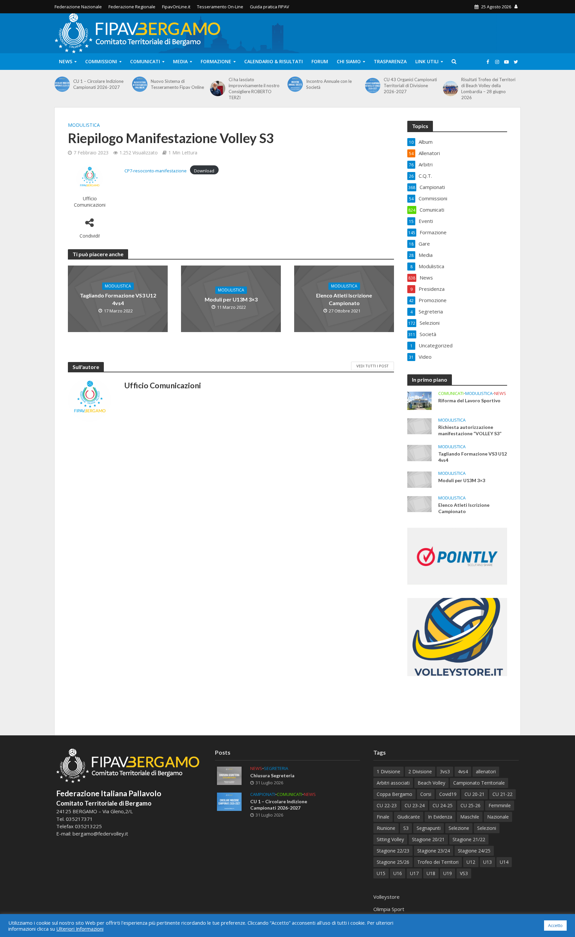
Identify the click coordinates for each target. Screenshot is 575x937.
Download (204, 171)
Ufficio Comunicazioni (89, 201)
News (65, 61)
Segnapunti (429, 828)
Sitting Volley (390, 839)
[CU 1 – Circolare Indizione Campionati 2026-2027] (62, 84)
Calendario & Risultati (273, 61)
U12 (471, 862)
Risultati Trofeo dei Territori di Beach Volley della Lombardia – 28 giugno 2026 (488, 88)
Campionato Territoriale (479, 783)
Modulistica (84, 125)
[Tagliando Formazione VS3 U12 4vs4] (419, 452)
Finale (383, 817)
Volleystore (386, 896)
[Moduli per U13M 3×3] (419, 478)
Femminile (499, 805)
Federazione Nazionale (78, 7)
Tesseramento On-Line (220, 7)
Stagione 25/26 (393, 862)
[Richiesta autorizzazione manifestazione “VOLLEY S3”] (419, 425)
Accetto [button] (555, 925)
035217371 (79, 819)
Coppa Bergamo (394, 794)
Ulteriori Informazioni (79, 928)
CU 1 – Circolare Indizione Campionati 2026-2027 (98, 84)
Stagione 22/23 (393, 850)
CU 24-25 (443, 805)
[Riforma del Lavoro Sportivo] (419, 400)
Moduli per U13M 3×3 (231, 299)
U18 (431, 873)
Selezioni (486, 828)
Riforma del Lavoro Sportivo (469, 400)
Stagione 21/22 (469, 839)
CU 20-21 (474, 794)
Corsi (425, 794)
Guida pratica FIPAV (269, 7)
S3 (406, 828)
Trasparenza (390, 61)
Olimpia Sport (388, 909)
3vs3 (445, 771)
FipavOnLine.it (176, 7)
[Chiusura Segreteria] (229, 775)
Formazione (216, 61)
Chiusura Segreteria (272, 775)
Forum (319, 61)
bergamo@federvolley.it (100, 833)
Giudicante (408, 817)
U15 (381, 873)
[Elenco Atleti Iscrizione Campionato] (419, 503)
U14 (504, 862)
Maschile (469, 817)
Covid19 (448, 794)
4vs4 (463, 771)
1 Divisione (388, 771)
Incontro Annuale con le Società (329, 84)
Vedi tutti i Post (372, 365)
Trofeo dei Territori (438, 862)
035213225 (88, 826)
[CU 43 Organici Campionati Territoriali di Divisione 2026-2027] (372, 85)
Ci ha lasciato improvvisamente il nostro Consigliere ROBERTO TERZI (254, 88)
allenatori (486, 771)
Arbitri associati (393, 783)
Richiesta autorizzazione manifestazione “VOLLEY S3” (469, 430)
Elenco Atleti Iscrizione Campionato (344, 299)
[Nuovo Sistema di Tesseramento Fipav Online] (139, 84)
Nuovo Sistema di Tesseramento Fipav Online (177, 84)
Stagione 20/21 (428, 839)
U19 (447, 873)
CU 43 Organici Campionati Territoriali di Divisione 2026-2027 (410, 85)
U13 (487, 862)
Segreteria (276, 768)
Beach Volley (431, 783)
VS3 (464, 873)
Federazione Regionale (131, 7)
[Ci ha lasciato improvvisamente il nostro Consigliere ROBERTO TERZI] (217, 88)
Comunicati (145, 61)
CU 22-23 (387, 805)
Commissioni (101, 61)
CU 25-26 (470, 805)
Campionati (262, 794)
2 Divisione (420, 771)
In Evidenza (440, 817)
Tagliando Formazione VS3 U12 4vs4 (118, 299)
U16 (397, 873)
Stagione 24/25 (474, 850)
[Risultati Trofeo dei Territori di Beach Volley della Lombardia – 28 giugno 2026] (450, 88)
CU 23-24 (415, 805)
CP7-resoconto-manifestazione (155, 171)
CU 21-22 (502, 794)
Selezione (459, 828)
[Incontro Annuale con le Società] (295, 84)
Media (180, 61)
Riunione (386, 828)
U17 (414, 873)
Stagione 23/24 (433, 850)
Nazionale (498, 817)
